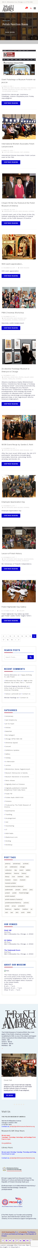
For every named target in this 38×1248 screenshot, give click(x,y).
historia (16, 873)
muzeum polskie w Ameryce (14, 886)
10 (10, 636)
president (21, 906)
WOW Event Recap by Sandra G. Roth (17, 444)
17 (3, 640)
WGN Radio (9, 833)
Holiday (8, 758)
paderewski (9, 889)
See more (9, 1095)
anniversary (16, 863)
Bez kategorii (8, 318)
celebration (13, 867)
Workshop (21, 320)
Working (15, 91)
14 (26, 636)
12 (18, 636)
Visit (29, 89)
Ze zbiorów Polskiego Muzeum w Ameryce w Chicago (15, 370)
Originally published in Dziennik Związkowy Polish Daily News (15, 789)
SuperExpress (10, 811)
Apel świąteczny (11, 720)
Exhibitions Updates (17, 377)
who (17, 912)
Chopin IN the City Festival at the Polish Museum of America (18, 204)
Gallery (15, 211)
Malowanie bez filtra (12, 680)
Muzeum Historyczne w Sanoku (16, 773)
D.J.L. (16, 1232)
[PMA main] (8, 8)
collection (8, 870)
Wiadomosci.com (11, 837)
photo (25, 889)
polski (7, 906)
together (17, 909)
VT (6, 829)
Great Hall (8, 1080)
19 (12, 640)
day (15, 870)
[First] (3, 636)
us (31, 909)
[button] (14, 1104)
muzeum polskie (10, 883)
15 (30, 636)
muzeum (22, 880)
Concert (8, 746)
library (7, 876)
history (24, 873)
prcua (14, 906)
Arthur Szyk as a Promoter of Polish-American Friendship (17, 689)
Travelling (11, 379)
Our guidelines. (7, 1143)
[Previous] (6, 636)
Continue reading (11, 103)
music (15, 880)
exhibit (28, 870)
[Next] (15, 639)
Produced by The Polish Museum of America (17, 806)
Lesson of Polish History (12, 553)
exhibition (8, 873)
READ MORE (10, 34)
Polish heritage (24, 893)
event (21, 870)
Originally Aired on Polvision (15, 784)
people (18, 889)
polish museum (10, 896)
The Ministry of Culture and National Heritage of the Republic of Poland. (19, 1234)
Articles (7, 88)
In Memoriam (10, 761)
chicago (22, 867)
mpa (27, 876)
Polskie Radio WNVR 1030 (14, 797)
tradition (25, 909)
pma (31, 889)
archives (25, 863)
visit (6, 912)
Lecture (6, 152)
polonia (26, 902)
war (12, 912)
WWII (28, 912)
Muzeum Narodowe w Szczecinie (17, 776)
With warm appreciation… (12, 264)
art (6, 867)
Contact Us (26, 694)
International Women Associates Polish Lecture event (18, 145)
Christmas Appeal (11, 742)
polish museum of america (13, 899)
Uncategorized (28, 559)
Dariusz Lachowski (11, 694)
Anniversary (8, 211)
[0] (24, 8)
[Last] (19, 639)
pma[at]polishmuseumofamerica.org (22, 1126)
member (20, 876)
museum (8, 880)
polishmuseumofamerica (13, 902)
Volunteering (6, 91)
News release (15, 88)
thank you (8, 909)
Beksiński (8, 731)
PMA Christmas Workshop (13, 312)
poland (7, 893)
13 (22, 636)
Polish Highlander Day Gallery (14, 607)
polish (14, 893)
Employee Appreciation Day (13, 502)
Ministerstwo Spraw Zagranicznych (17, 769)
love (13, 876)
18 (7, 640)
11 (14, 636)
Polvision (8, 801)
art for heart (9, 724)
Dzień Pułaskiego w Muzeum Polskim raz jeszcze (18, 81)
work (22, 912)
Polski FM (8, 794)
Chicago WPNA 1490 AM (13, 739)
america (7, 863)
